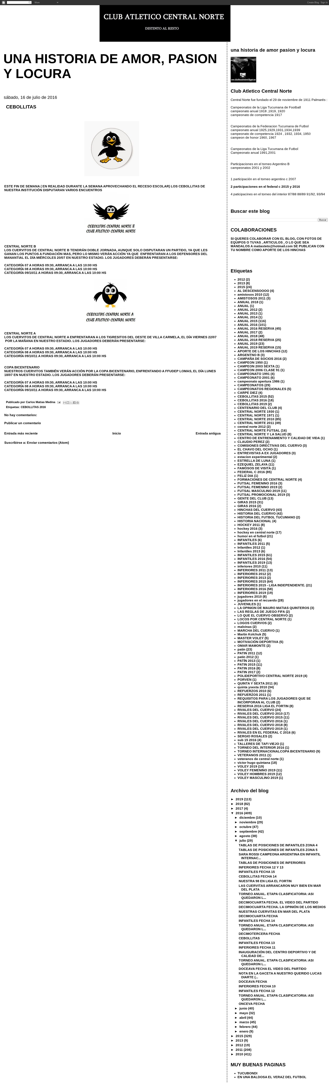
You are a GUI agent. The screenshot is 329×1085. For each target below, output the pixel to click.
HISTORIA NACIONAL (254, 521)
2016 (240, 813)
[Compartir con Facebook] (74, 402)
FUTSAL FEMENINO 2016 (257, 483)
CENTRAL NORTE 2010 (255, 419)
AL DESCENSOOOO (253, 291)
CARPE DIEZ (247, 392)
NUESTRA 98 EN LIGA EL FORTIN (265, 881)
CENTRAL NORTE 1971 (255, 415)
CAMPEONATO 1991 (253, 374)
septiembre (248, 831)
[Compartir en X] (71, 402)
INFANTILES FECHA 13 (257, 943)
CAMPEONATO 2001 (253, 377)
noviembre (248, 822)
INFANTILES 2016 (251, 559)
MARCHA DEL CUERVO (256, 630)
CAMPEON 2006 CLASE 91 (258, 370)
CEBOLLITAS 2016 (33, 407)
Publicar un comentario (22, 423)
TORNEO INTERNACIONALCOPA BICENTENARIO (276, 751)
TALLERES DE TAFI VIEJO (258, 744)
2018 (240, 804)
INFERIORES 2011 (251, 570)
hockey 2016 (247, 528)
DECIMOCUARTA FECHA (258, 916)
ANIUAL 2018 (247, 302)
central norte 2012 (251, 426)
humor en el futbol (251, 536)
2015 (241, 287)
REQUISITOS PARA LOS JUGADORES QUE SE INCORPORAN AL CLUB (274, 700)
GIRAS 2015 (246, 502)
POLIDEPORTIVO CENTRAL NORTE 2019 (269, 676)
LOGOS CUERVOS (252, 623)
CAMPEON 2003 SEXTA (256, 366)
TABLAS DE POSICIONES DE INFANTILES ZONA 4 (278, 845)
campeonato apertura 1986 (258, 381)
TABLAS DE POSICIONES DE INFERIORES (272, 862)
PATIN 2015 (246, 664)
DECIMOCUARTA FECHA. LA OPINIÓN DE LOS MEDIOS (282, 907)
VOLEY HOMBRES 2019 (256, 774)
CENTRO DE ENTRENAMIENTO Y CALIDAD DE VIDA (278, 438)
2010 (240, 1054)
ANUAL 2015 (247, 321)
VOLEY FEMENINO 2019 (256, 770)
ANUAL (243, 306)
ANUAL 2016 (247, 325)
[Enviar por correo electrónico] (64, 402)
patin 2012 (245, 657)
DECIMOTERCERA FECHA (259, 934)
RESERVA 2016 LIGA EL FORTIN (263, 706)
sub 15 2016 (247, 740)
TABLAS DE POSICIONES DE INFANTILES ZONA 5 (278, 850)
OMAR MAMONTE (251, 645)
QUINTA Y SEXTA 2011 (255, 683)
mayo (244, 1013)
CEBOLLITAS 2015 (252, 396)
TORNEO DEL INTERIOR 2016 (260, 747)
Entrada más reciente (21, 433)
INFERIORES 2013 (251, 577)
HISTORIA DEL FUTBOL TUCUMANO (266, 517)
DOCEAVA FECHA (253, 981)
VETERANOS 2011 (251, 755)
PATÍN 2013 (246, 661)
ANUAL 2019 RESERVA (255, 347)
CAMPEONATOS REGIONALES (261, 389)
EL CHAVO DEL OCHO (255, 449)
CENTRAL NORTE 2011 (255, 423)
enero (244, 1031)
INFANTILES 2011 (251, 544)
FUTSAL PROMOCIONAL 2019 (261, 494)
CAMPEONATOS (250, 385)
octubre (245, 827)
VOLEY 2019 (247, 766)
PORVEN (244, 679)
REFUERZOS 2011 (251, 695)
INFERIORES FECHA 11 (257, 947)
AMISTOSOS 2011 (251, 298)
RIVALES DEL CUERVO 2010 (260, 713)
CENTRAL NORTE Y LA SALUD (262, 434)
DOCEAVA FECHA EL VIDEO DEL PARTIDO (272, 969)
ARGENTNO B (248, 355)
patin (241, 649)
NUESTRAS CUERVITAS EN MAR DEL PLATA (274, 911)
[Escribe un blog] (68, 402)
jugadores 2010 (249, 596)
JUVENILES (246, 604)
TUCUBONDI (247, 1073)
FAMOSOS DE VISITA (254, 468)
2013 (241, 283)
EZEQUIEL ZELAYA (252, 464)
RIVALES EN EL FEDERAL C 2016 (264, 732)
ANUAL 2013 (247, 313)
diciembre (247, 817)
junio (243, 1008)
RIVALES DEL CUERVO (255, 710)
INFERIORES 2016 (251, 589)
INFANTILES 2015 (251, 555)
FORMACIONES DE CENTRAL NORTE (267, 479)
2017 (240, 808)
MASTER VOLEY (250, 638)
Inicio (116, 433)
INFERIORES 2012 (251, 574)
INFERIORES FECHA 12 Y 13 (261, 867)
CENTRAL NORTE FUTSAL (258, 430)
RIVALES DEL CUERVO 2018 (260, 725)
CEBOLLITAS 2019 (252, 404)
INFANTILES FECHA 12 (257, 991)
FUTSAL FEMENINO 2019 (257, 487)
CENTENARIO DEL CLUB (257, 408)
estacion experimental (254, 457)
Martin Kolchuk (249, 634)
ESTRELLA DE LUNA (254, 460)
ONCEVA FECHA (252, 1004)
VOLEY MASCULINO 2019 (257, 778)
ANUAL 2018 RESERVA (255, 340)
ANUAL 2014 (247, 317)
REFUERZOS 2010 (251, 691)
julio (243, 840)
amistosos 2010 (249, 294)
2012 (241, 279)
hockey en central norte (256, 532)
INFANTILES (247, 540)
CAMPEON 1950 (250, 362)
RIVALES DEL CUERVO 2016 (260, 721)
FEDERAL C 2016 (251, 472)
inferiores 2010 (249, 566)
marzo (244, 1022)
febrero (245, 1027)
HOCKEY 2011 (248, 525)
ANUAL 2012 (247, 309)
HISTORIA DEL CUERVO (256, 513)
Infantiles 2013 (248, 551)
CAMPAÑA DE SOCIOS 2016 (259, 359)
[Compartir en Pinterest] (77, 402)
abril (243, 1017)
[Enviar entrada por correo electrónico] (58, 402)
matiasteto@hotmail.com (273, 246)
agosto (245, 836)
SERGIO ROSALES (252, 736)
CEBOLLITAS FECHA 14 (258, 876)
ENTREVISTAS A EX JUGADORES (264, 453)
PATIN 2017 (246, 672)
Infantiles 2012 (248, 547)
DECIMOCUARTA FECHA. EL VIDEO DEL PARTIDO (278, 902)
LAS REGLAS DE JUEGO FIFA (261, 611)
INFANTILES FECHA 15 (257, 872)
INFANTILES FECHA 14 (257, 920)
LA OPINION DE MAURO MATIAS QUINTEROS (273, 608)
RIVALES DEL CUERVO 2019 (260, 728)
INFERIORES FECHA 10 (257, 986)
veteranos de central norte (258, 759)
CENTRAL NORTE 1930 (255, 411)
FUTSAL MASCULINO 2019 (258, 491)
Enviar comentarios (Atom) (48, 442)
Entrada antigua (208, 433)
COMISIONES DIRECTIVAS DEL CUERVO (269, 445)
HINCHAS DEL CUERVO (256, 510)
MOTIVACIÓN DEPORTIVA (257, 642)
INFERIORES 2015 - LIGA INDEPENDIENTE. (271, 585)
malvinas (244, 627)
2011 (240, 1050)
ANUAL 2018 (247, 336)
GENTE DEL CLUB (252, 498)
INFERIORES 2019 (251, 593)
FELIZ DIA (245, 476)
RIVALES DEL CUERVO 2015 (260, 717)
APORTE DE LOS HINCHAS (259, 351)
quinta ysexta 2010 (252, 687)
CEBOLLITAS (249, 938)
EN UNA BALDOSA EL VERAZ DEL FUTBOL (271, 1077)
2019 (240, 799)
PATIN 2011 (246, 653)
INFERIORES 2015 (251, 581)
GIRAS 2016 (246, 506)
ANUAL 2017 (247, 332)
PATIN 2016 (246, 668)
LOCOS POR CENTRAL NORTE (262, 619)
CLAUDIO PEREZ (251, 442)
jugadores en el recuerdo (257, 600)
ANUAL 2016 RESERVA (255, 328)
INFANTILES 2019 (251, 562)
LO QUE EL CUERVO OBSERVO (262, 615)
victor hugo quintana (253, 762)
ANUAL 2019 (247, 343)
